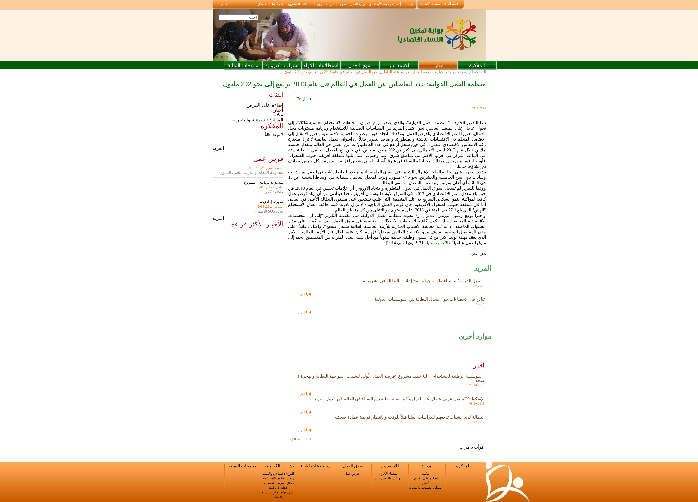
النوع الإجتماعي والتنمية (278, 474)
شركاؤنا (277, 4)
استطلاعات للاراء (321, 65)
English (223, 4)
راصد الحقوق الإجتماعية (278, 478)
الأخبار (442, 242)
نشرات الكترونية (282, 65)
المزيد (218, 148)
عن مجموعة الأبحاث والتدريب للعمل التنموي (369, 4)
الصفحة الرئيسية (473, 72)
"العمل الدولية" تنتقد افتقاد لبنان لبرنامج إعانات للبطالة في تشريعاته (424, 281)
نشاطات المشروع (300, 4)
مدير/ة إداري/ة (271, 202)
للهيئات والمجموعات (388, 478)
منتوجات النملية (243, 65)
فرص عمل (351, 474)
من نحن (408, 4)
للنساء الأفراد (388, 474)
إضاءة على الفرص (264, 105)
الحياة (429, 242)
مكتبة (277, 115)
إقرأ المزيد (304, 294)
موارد (438, 65)
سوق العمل (360, 65)
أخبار (440, 72)
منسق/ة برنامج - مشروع (263, 182)
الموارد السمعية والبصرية (258, 119)
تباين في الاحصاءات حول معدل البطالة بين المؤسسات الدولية (430, 299)
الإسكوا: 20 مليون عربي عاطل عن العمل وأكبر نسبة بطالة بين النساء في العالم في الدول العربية (398, 398)
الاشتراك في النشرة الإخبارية (439, 3)
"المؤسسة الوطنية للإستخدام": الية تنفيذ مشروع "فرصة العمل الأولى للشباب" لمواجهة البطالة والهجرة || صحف (391, 378)
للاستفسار (399, 65)
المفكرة (477, 65)
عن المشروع (326, 4)
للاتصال (262, 4)
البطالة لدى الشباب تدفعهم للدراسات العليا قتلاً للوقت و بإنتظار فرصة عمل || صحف (410, 417)
